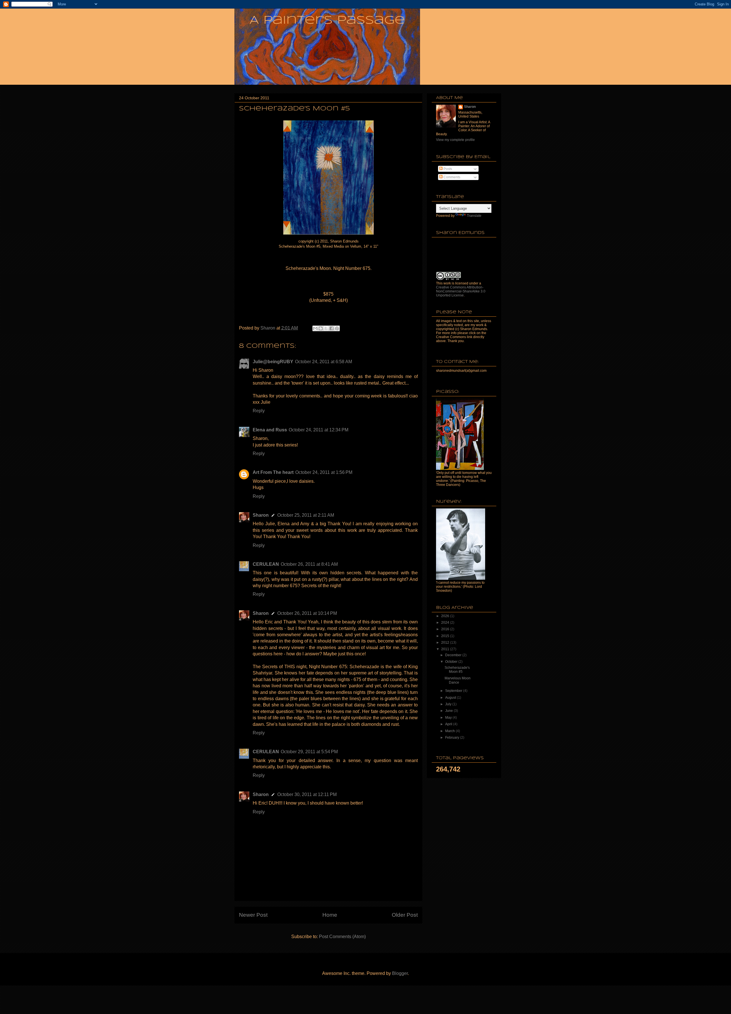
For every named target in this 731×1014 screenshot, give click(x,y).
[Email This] (315, 328)
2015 (445, 636)
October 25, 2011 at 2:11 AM (305, 515)
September (454, 691)
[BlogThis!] (321, 328)
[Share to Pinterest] (337, 328)
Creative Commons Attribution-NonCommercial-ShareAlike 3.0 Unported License (460, 291)
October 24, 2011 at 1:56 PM (323, 472)
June (449, 711)
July (448, 704)
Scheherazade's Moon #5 (457, 670)
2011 (445, 649)
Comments (451, 177)
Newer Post (253, 915)
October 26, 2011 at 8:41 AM (309, 564)
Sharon (261, 515)
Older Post (405, 915)
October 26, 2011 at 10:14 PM (307, 613)
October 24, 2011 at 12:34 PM (318, 429)
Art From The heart (273, 472)
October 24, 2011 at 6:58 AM (323, 361)
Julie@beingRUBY (273, 361)
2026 (445, 616)
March (450, 731)
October (451, 662)
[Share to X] (326, 328)
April (449, 724)
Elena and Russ (270, 429)
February (452, 738)
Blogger (400, 973)
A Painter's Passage (327, 20)
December (453, 655)
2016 (445, 629)
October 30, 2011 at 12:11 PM (307, 794)
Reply (259, 410)
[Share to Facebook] (331, 328)
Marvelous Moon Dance (458, 680)
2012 (445, 643)
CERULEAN (266, 564)
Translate (474, 216)
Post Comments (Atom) (342, 936)
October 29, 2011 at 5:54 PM (309, 751)
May (449, 718)
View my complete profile (455, 140)
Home (329, 915)
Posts (447, 169)
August (451, 698)
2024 (445, 623)
